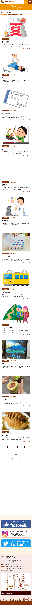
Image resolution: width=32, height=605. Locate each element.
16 (26, 447)
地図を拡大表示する (7, 593)
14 (20, 447)
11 (11, 447)
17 (29, 447)
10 (8, 447)
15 (23, 447)
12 (15, 447)
